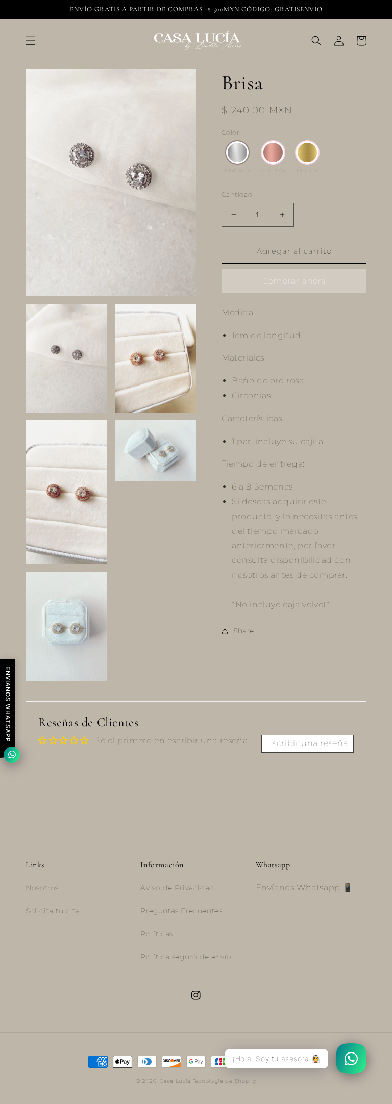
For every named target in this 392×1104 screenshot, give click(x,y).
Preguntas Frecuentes (181, 910)
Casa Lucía (176, 1080)
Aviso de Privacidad (177, 887)
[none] (237, 152)
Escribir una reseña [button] (307, 743)
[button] (30, 41)
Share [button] (243, 630)
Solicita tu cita (53, 910)
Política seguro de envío (185, 956)
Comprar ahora (294, 281)
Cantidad (237, 194)
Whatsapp (319, 887)
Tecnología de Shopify (224, 1080)
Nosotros (42, 887)
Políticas (156, 933)
